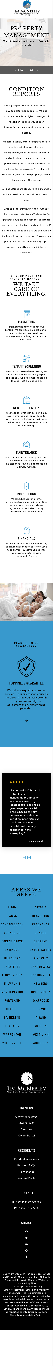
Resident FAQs (26, 1208)
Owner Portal (26, 1178)
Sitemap (18, 1329)
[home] (26, 7)
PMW (33, 1326)
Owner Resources (26, 1159)
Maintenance (21, 69)
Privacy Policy (34, 1329)
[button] (26, 741)
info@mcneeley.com (35, 1354)
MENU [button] (26, 15)
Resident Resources (26, 1201)
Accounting (31, 69)
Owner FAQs (26, 1165)
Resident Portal (26, 1220)
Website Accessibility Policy (26, 1357)
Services (26, 1172)
